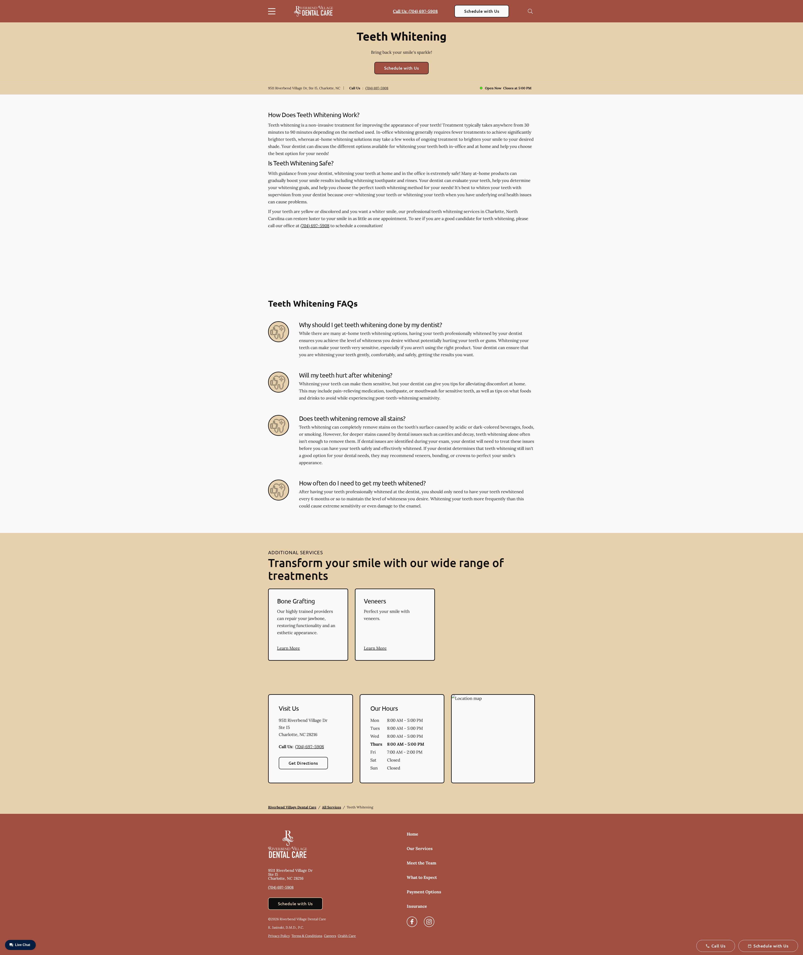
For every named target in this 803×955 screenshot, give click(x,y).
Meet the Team (421, 862)
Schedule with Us (481, 11)
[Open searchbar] (530, 11)
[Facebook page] (412, 922)
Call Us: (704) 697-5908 (415, 11)
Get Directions (303, 763)
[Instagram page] (429, 922)
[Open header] (272, 11)
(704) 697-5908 (376, 88)
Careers (330, 936)
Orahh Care (347, 936)
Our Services (420, 848)
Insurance (417, 906)
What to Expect (422, 877)
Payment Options (424, 891)
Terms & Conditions (307, 936)
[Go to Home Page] (313, 11)
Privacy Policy (279, 936)
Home (412, 834)
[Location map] (493, 739)
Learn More (288, 648)
